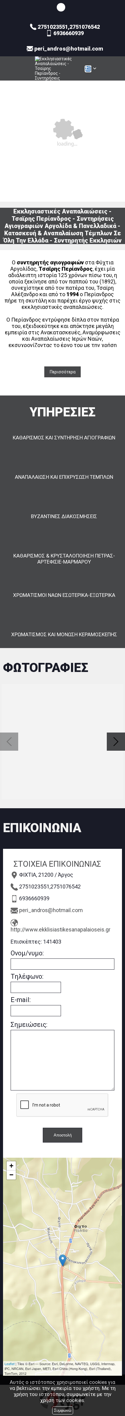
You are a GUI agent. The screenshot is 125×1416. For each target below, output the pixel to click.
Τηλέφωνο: (27, 976)
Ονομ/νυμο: (27, 953)
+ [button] (11, 1166)
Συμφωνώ (62, 1410)
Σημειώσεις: (29, 1024)
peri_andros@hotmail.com (51, 910)
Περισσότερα (63, 371)
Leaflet (10, 1363)
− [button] (11, 1175)
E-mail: (21, 1000)
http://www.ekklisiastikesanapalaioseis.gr (60, 929)
